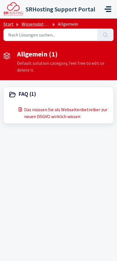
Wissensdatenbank (40, 24)
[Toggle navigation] (108, 9)
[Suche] (105, 35)
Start (8, 24)
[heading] (58, 94)
